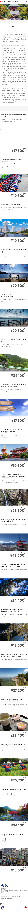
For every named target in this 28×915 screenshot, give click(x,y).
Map (2, 892)
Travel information (5, 896)
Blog (13, 896)
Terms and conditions (6, 898)
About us (17, 896)
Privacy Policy (17, 898)
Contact (11, 900)
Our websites (4, 900)
